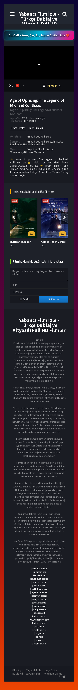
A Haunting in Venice (53, 242)
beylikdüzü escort (39, 578)
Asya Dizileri (51, 670)
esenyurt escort (39, 582)
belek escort (39, 612)
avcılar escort (39, 585)
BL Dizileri (17, 673)
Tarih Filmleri (36, 128)
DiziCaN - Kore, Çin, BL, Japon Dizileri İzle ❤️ (39, 35)
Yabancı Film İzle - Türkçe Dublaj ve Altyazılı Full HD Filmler (39, 21)
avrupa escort (39, 609)
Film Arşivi (17, 670)
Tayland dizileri (34, 670)
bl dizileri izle (39, 575)
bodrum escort (39, 616)
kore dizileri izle (39, 568)
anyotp (39, 636)
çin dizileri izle (39, 571)
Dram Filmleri (18, 128)
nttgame (39, 626)
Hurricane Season (20, 242)
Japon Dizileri (33, 673)
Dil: (11, 85)
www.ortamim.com (39, 619)
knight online (39, 629)
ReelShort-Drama (53, 673)
